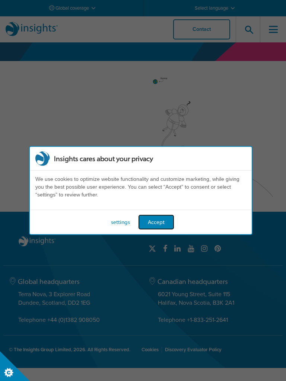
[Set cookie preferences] (15, 366)
